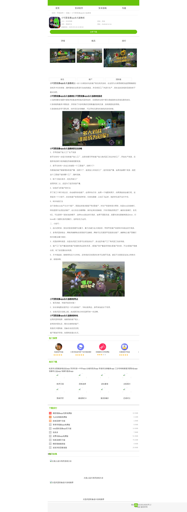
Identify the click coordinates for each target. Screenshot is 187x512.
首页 (57, 8)
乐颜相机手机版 (124, 352)
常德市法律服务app (106, 368)
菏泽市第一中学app (78, 368)
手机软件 (60, 13)
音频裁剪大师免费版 (102, 352)
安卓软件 (79, 8)
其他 (67, 13)
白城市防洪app (92, 368)
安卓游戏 (102, 8)
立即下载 (93, 32)
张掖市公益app (55, 371)
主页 (53, 13)
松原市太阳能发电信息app (59, 368)
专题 (124, 8)
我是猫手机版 (58, 352)
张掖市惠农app (67, 371)
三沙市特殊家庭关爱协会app (126, 368)
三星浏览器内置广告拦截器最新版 (80, 352)
